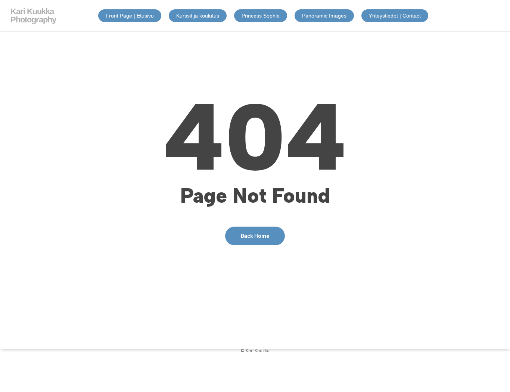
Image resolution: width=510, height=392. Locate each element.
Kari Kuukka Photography (33, 15)
